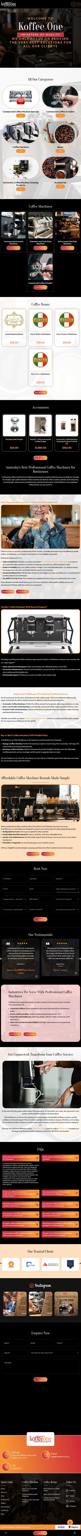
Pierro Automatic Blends (52, 1494)
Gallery (3, 1503)
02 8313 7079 (64, 1128)
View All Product (40, 393)
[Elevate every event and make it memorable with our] (66, 1304)
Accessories (5, 1499)
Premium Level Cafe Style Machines (30, 1501)
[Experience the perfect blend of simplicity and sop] (15, 1304)
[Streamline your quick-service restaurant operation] (40, 1304)
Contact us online (38, 1128)
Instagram (73, 1506)
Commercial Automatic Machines (29, 1495)
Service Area (5, 1507)
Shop (2, 1496)
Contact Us (4, 1510)
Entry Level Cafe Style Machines (29, 1490)
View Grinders (40, 287)
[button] (78, 4)
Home (3, 1489)
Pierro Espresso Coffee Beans (52, 1490)
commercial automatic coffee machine (55, 562)
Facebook (72, 1490)
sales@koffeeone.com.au (60, 1457)
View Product (14, 332)
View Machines (14, 248)
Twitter (72, 1496)
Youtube (72, 1501)
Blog (2, 1514)
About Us (4, 1492)
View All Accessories (38, 458)
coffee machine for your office (36, 718)
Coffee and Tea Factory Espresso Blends (52, 1499)
